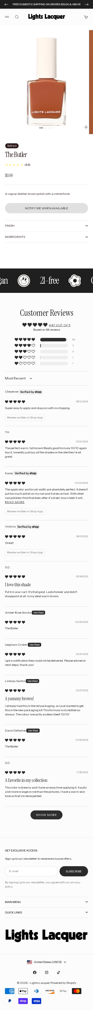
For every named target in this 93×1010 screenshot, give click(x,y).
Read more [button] (15, 502)
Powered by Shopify (63, 983)
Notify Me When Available (46, 208)
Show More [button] (46, 815)
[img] (15, 402)
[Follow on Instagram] (47, 972)
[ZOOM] (86, 127)
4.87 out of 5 (59, 325)
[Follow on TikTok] (59, 972)
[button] (25, 340)
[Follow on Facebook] (35, 972)
